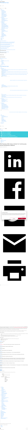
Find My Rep (3, 403)
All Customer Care (3, 30)
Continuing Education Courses (5, 26)
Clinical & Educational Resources (5, 106)
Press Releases (2, 141)
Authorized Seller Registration (5, 116)
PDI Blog (2, 399)
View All (1, 343)
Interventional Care (4, 12)
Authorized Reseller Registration (5, 401)
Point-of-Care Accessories (4, 15)
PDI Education (3, 22)
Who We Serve (2, 17)
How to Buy (3, 118)
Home (1, 9)
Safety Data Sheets (4, 14)
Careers (1, 39)
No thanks (14, 218)
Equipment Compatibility (3, 412)
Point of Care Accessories (4, 393)
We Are (1, 0)
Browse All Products (4, 11)
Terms (1, 425)
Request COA (2, 415)
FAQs (2, 32)
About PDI (2, 61)
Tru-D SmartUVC (3, 409)
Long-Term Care (3, 21)
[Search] (5, 8)
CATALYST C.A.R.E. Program (5, 25)
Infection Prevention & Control (5, 20)
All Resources (3, 23)
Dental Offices (3, 19)
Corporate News (3, 389)
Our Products (2, 390)
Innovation (3, 63)
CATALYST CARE (3, 396)
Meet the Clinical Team (4, 398)
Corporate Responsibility (3, 140)
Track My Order (2, 36)
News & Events (3, 108)
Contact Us (3, 117)
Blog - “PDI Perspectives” (4, 104)
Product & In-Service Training (5, 28)
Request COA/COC (4, 34)
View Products (3, 10)
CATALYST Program (4, 24)
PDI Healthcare (3, 407)
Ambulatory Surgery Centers (5, 18)
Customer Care (2, 115)
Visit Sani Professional (4, 16)
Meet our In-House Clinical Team (5, 107)
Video (1, 142)
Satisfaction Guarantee (4, 35)
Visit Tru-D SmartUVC (4, 94)
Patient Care (3, 13)
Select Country (2, 38)
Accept (22, 218)
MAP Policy (3, 119)
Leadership (3, 387)
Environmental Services (4, 100)
